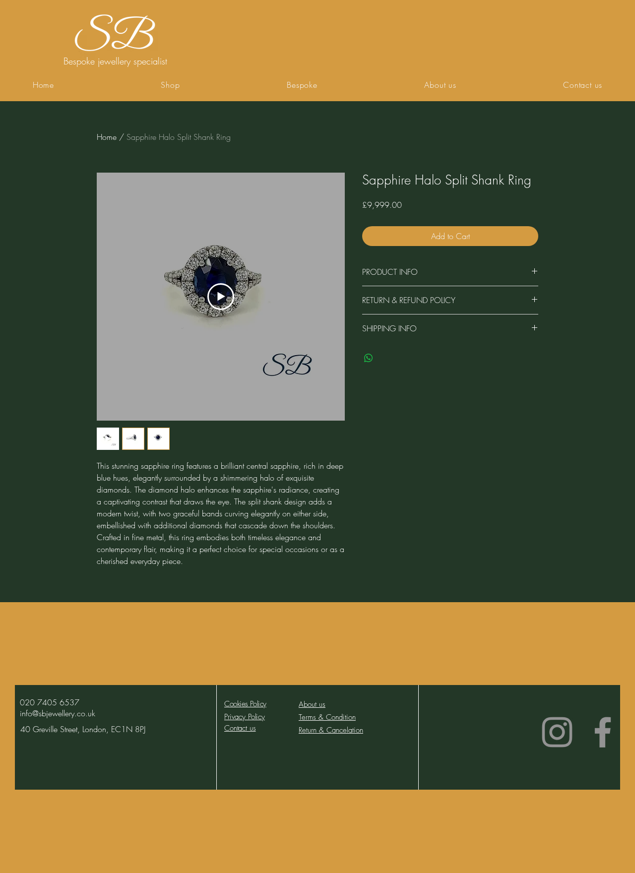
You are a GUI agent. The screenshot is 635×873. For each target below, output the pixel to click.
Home (107, 136)
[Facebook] (602, 732)
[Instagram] (557, 732)
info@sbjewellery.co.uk (57, 713)
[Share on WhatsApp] (369, 358)
